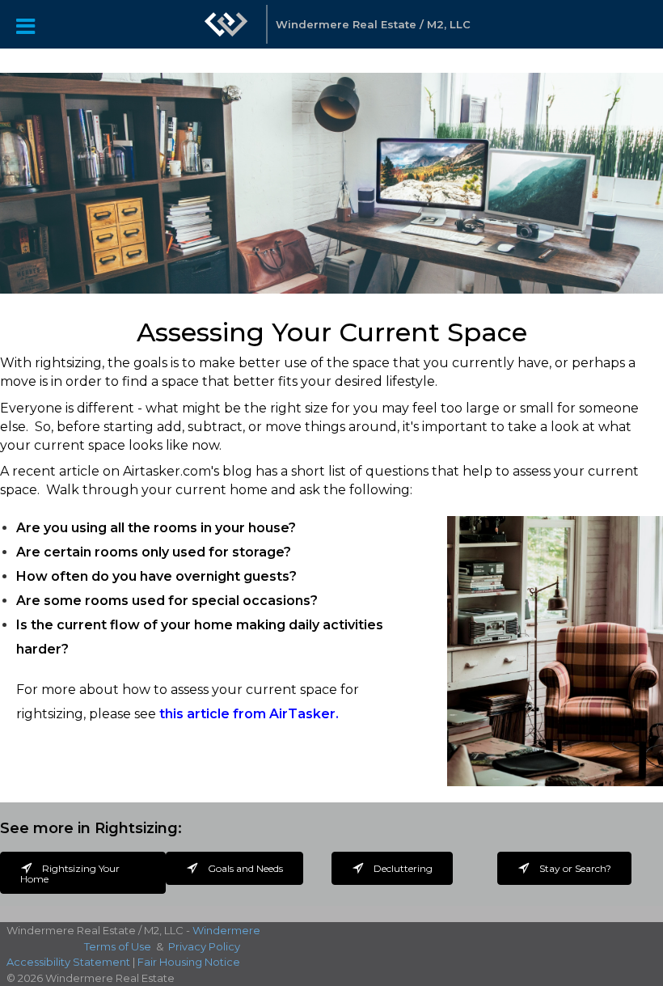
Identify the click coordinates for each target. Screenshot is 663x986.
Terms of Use (117, 946)
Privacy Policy (204, 946)
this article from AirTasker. (249, 714)
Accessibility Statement (68, 961)
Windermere (226, 930)
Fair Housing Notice (188, 961)
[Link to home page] (226, 32)
